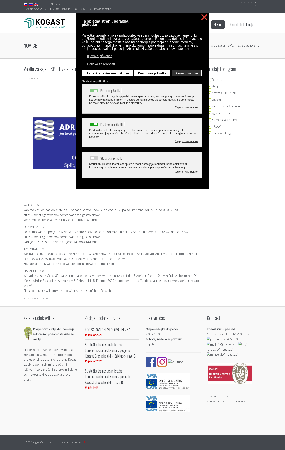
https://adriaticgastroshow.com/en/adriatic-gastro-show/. (62, 215)
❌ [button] (204, 17)
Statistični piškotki (111, 158)
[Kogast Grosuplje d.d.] (44, 23)
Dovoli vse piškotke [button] (152, 73)
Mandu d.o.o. (91, 442)
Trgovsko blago (222, 133)
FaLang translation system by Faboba (37, 298)
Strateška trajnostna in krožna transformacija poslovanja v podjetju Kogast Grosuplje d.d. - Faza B (107, 376)
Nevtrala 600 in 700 (224, 93)
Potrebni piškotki (110, 90)
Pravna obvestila (218, 396)
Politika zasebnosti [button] (101, 64)
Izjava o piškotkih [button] (99, 56)
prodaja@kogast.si (220, 349)
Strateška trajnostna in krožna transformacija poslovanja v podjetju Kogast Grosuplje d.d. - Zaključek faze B (110, 350)
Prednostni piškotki (111, 124)
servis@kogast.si (227, 354)
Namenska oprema (225, 120)
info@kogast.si (103, 9)
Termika (217, 80)
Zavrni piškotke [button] (187, 73)
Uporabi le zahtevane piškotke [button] (107, 73)
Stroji (215, 86)
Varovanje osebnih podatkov (226, 401)
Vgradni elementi (223, 113)
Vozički (216, 100)
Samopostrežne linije (226, 106)
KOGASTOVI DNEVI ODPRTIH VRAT (108, 329)
